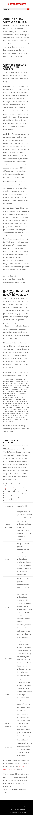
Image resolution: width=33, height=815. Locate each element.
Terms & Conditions (19, 806)
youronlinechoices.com (13, 488)
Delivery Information (20, 809)
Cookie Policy (10, 806)
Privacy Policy (24, 803)
